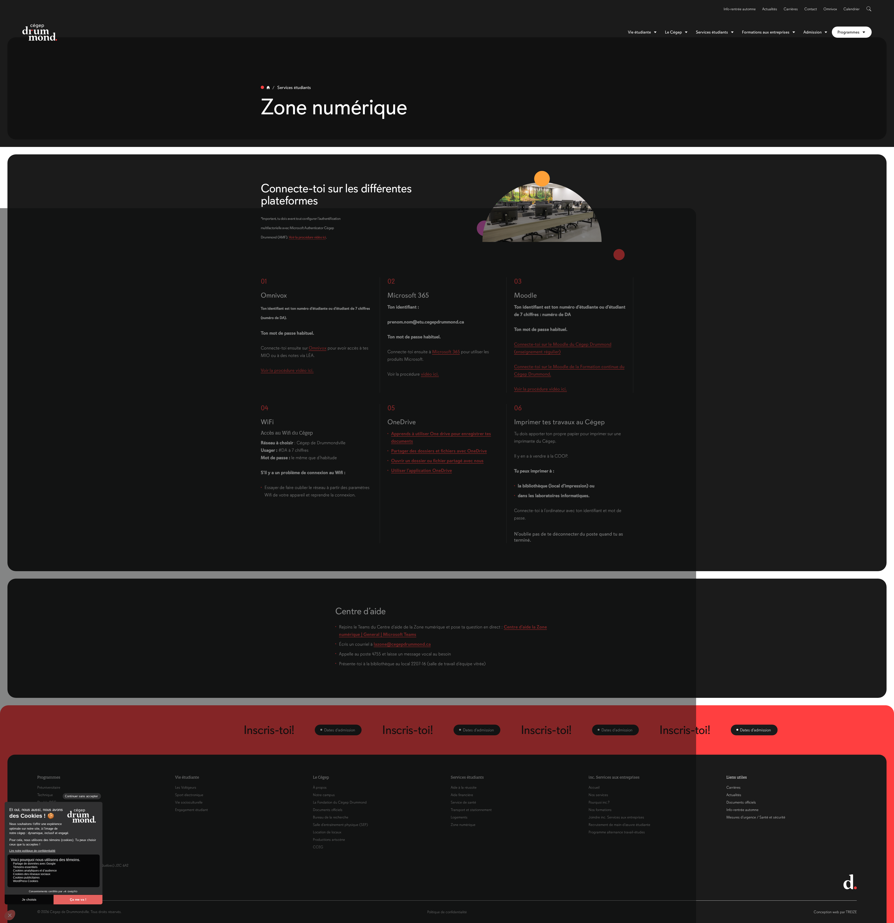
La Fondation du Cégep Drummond (340, 802)
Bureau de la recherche (330, 817)
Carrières (791, 9)
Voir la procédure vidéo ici (307, 237)
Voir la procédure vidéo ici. (287, 370)
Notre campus (324, 795)
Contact (810, 9)
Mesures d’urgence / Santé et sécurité (755, 817)
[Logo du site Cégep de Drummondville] (39, 32)
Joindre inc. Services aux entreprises (616, 817)
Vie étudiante (639, 32)
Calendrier (851, 9)
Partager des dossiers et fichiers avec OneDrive (439, 451)
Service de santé (463, 802)
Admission (812, 32)
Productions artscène (329, 839)
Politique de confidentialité (447, 912)
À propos (320, 787)
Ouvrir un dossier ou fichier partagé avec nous (437, 461)
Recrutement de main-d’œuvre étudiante (619, 824)
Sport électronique (189, 795)
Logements (459, 817)
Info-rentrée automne (740, 9)
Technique (45, 795)
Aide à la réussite (464, 787)
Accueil (594, 787)
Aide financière (462, 795)
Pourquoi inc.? (599, 802)
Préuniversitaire (48, 787)
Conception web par (835, 912)
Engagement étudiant (191, 810)
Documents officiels (327, 810)
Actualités (769, 9)
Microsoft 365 (446, 352)
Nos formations (600, 810)
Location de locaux (327, 832)
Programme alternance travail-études (617, 832)
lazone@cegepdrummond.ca (402, 644)
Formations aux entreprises (765, 32)
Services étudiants (712, 32)
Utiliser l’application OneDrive (421, 470)
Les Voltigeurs (185, 787)
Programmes (848, 32)
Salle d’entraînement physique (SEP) (340, 824)
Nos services (598, 795)
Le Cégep (673, 32)
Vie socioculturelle (189, 802)
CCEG (318, 847)
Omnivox (830, 9)
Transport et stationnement (471, 810)
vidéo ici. (430, 374)
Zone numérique (463, 824)
